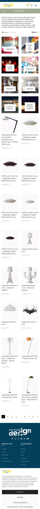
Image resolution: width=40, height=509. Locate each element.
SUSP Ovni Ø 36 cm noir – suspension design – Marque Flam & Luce (10, 251)
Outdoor (23, 464)
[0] (31, 5)
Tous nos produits (7, 461)
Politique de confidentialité (26, 506)
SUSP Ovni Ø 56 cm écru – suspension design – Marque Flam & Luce (10, 215)
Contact (4, 452)
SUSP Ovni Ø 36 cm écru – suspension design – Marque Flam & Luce (30, 215)
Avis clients (5, 458)
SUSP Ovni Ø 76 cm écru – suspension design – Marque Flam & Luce (30, 137)
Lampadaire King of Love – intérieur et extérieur (28, 288)
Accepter (20, 492)
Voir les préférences (20, 502)
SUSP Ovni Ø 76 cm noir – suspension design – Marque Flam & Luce (10, 178)
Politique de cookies (12, 506)
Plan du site (5, 455)
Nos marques (25, 461)
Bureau (23, 452)
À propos (4, 449)
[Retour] (4, 11)
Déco (22, 455)
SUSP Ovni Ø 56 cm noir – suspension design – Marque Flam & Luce (30, 178)
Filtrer (34, 32)
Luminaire (24, 458)
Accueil (5, 32)
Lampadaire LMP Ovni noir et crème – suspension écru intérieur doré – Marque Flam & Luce (10, 139)
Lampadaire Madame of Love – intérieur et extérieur (10, 288)
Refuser (20, 497)
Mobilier (23, 449)
